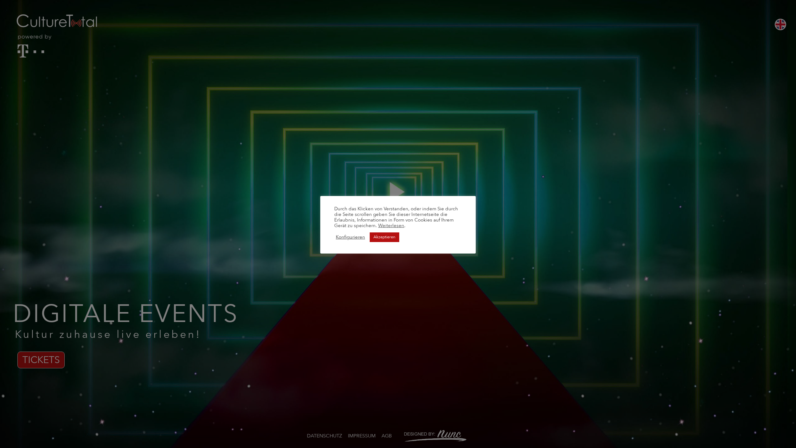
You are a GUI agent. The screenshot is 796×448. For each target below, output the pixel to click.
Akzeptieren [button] (384, 237)
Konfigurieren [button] (350, 237)
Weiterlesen (391, 225)
